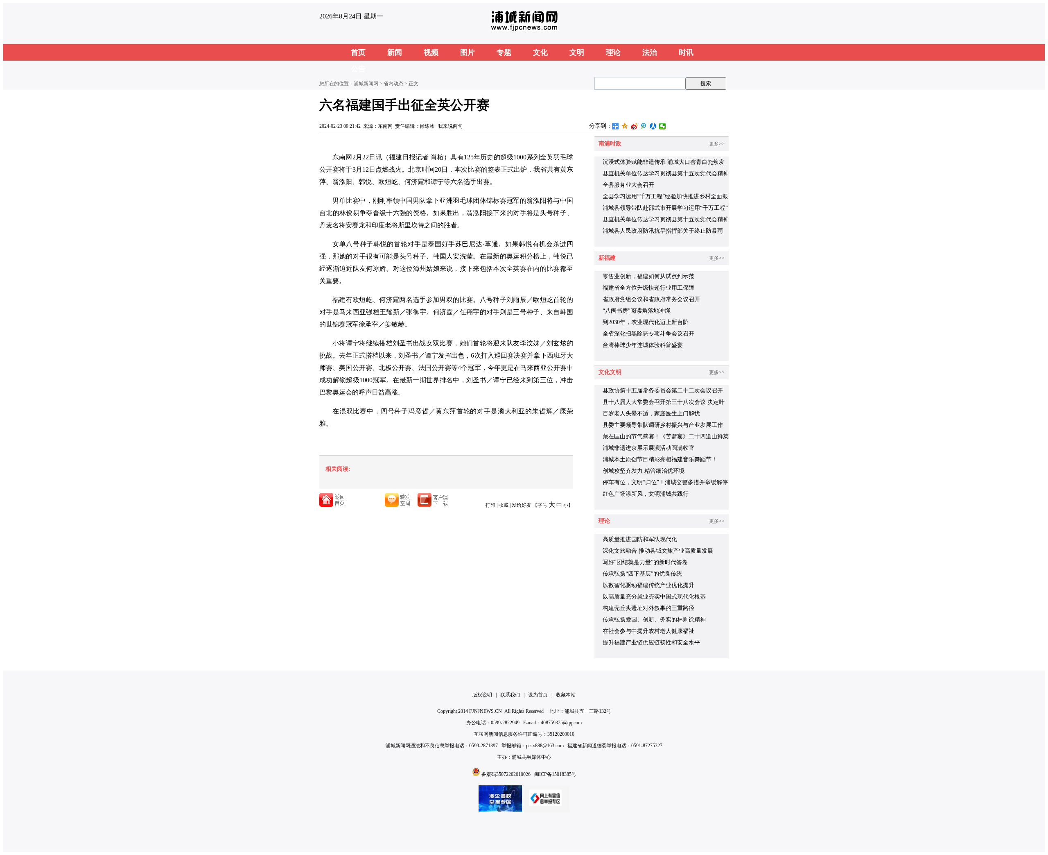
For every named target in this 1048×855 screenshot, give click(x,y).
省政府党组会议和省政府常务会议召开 (651, 299)
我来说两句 (450, 126)
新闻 (394, 52)
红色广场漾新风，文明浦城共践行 (646, 494)
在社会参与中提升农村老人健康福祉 (648, 631)
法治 (649, 52)
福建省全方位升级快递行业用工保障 (648, 288)
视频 (431, 52)
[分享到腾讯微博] (643, 126)
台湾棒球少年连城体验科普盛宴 (643, 345)
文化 (540, 52)
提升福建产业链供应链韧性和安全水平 (651, 643)
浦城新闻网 (366, 83)
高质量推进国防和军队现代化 (640, 539)
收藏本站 (566, 695)
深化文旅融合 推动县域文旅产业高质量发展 (658, 551)
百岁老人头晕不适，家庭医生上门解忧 (651, 413)
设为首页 (538, 695)
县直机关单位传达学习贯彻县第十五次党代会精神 (666, 219)
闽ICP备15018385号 (555, 774)
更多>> (717, 144)
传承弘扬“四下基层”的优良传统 (642, 574)
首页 (358, 52)
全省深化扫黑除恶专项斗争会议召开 (648, 334)
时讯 (686, 52)
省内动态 (393, 83)
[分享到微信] (662, 126)
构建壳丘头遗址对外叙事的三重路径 (648, 608)
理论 (613, 52)
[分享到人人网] (653, 126)
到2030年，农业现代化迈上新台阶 (646, 322)
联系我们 (510, 695)
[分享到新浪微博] (634, 126)
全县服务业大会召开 (628, 185)
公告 (358, 69)
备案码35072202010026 (506, 774)
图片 (467, 52)
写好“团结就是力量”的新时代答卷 (645, 562)
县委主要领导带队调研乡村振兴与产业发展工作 (663, 425)
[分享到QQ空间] (624, 126)
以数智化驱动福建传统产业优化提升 (648, 585)
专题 (504, 52)
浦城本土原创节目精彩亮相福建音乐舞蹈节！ (660, 459)
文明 (576, 52)
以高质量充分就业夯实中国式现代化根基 (654, 597)
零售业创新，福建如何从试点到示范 (648, 276)
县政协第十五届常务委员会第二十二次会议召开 (663, 391)
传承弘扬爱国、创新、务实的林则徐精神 (654, 620)
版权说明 (482, 695)
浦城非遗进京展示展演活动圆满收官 (648, 448)
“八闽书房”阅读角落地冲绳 (637, 311)
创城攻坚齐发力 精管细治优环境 (643, 471)
